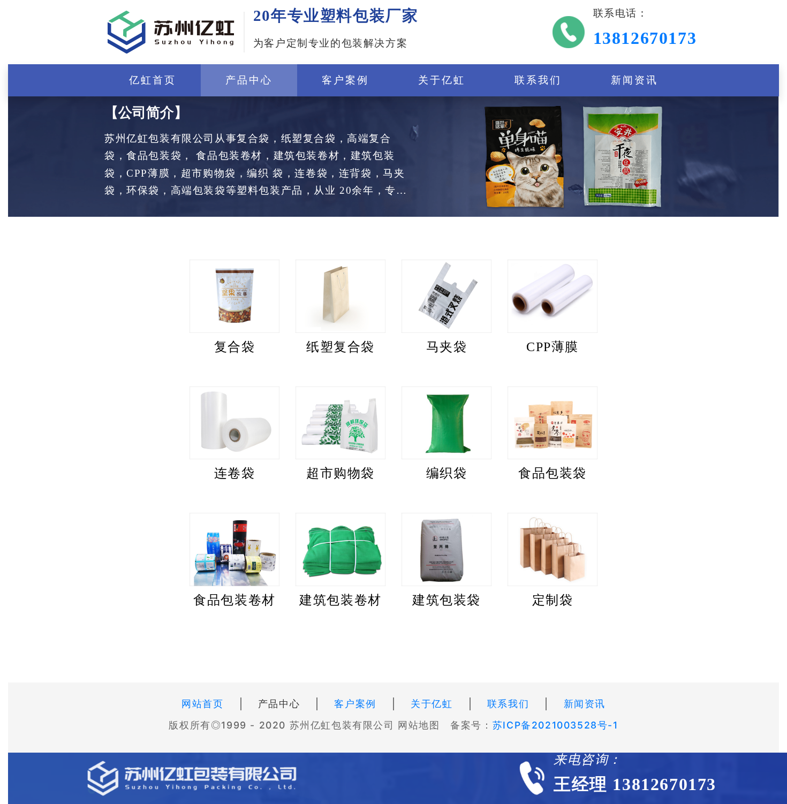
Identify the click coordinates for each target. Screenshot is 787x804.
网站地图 (419, 725)
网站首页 (202, 703)
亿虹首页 (153, 80)
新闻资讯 (635, 80)
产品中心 (249, 80)
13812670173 (645, 38)
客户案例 (345, 80)
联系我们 (538, 80)
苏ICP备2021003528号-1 (555, 725)
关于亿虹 (442, 80)
